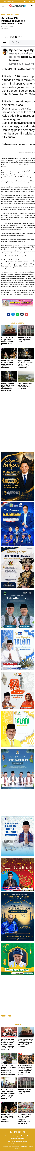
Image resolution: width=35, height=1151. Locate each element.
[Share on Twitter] (13, 314)
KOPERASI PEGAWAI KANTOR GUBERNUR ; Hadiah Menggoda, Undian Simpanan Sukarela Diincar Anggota (25, 1069)
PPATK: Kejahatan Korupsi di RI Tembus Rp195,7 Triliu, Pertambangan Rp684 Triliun (8, 386)
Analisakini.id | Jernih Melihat (20, 1146)
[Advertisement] (17, 412)
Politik (17, 14)
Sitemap (15, 1136)
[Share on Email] (26, 314)
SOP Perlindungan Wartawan (17, 1141)
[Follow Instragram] (20, 1132)
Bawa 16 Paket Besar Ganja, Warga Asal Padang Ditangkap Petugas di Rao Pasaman (8, 341)
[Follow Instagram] (30, 1)
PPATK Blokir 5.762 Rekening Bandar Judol (24, 339)
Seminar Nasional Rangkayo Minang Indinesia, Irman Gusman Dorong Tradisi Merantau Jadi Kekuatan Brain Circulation (8, 1044)
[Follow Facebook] (24, 1)
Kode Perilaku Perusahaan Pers (17, 1144)
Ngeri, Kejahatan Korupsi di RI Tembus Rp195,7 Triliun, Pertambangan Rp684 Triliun (25, 364)
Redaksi (7, 1136)
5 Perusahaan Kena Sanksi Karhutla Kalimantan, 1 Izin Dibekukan (25, 386)
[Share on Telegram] (22, 314)
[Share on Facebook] (8, 314)
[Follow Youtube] (32, 1)
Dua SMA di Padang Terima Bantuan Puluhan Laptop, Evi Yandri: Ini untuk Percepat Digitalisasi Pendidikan (8, 1094)
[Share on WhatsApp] (17, 314)
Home (3, 14)
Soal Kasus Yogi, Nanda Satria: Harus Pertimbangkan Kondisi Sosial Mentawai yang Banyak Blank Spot (8, 1069)
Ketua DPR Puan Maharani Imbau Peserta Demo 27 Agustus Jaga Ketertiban (7, 364)
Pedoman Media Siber (17, 1138)
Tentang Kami (25, 1136)
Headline (10, 14)
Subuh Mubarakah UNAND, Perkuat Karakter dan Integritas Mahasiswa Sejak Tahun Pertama (24, 1118)
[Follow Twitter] (27, 1)
